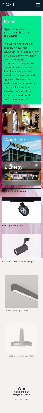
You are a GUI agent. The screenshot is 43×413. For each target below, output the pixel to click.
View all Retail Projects (14, 191)
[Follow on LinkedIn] (23, 388)
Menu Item (40, 3)
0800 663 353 (21, 392)
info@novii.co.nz (21, 394)
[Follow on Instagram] (19, 388)
